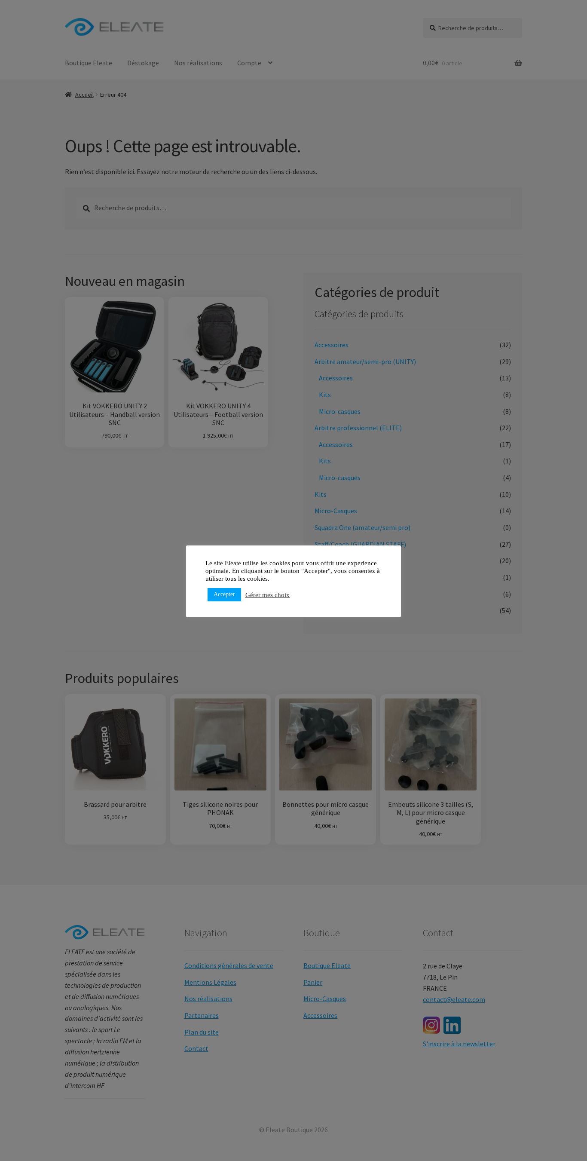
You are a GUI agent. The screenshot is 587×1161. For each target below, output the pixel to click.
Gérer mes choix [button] (267, 594)
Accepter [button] (224, 594)
